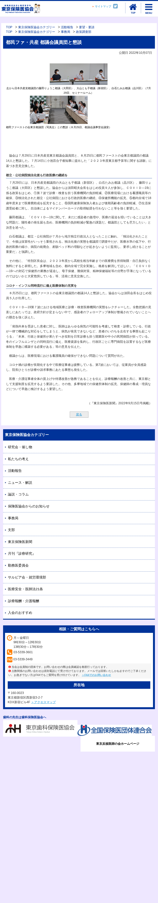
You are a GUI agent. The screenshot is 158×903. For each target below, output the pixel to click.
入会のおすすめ (20, 613)
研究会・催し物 (20, 447)
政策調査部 (83, 31)
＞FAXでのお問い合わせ (96, 674)
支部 (11, 530)
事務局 (65, 31)
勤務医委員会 (18, 565)
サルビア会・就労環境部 (27, 577)
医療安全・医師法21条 (25, 589)
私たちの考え (18, 459)
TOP (9, 27)
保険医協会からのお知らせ (29, 506)
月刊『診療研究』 (22, 553)
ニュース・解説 (20, 483)
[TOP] (133, 7)
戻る (79, 414)
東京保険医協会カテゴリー (36, 27)
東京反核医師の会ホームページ (117, 743)
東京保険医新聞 (20, 542)
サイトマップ (103, 6)
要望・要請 (86, 27)
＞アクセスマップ (43, 702)
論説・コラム (18, 494)
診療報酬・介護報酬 (23, 601)
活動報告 (67, 27)
